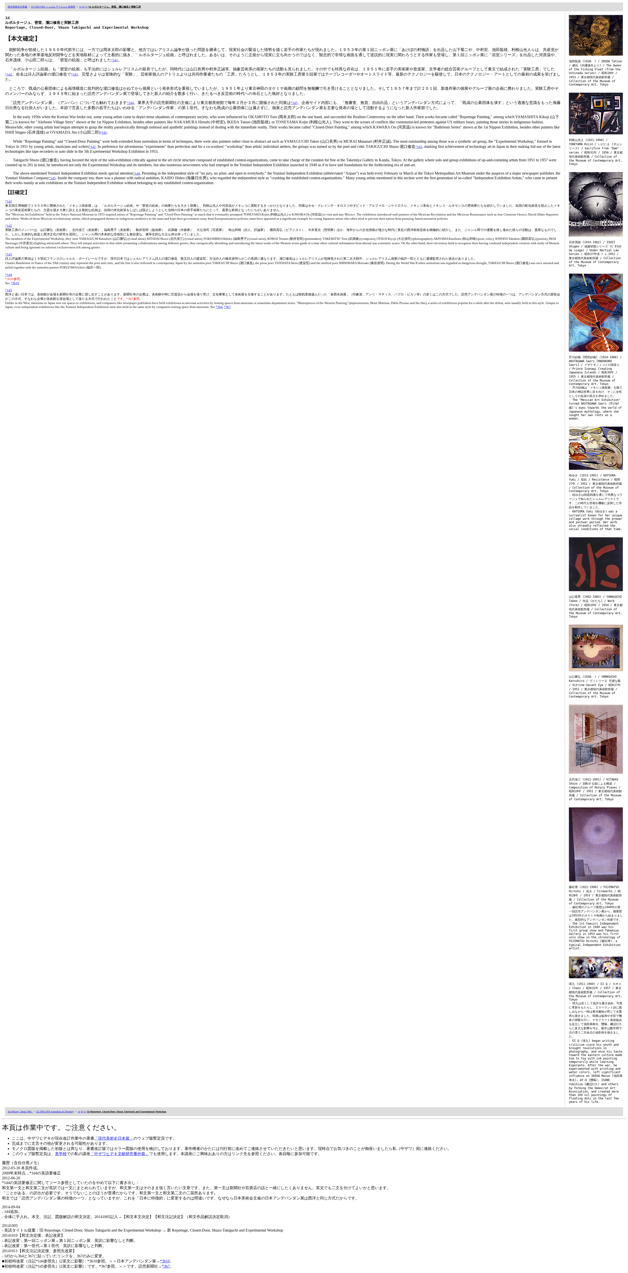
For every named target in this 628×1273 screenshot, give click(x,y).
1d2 (9, 226)
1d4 (9, 275)
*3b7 (227, 307)
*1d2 (8, 74)
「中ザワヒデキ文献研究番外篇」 (119, 1154)
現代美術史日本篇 (17, 6)
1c (86, 6)
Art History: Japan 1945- (20, 1111)
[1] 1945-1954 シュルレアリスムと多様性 (53, 6)
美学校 (61, 1154)
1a (80, 6)
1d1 (9, 201)
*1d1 (114, 60)
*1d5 (294, 103)
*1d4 (130, 103)
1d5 (9, 290)
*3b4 (219, 307)
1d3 (9, 254)
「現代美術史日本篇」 (113, 1138)
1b (83, 6)
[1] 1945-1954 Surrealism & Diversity (55, 1111)
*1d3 (74, 74)
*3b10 (15, 283)
